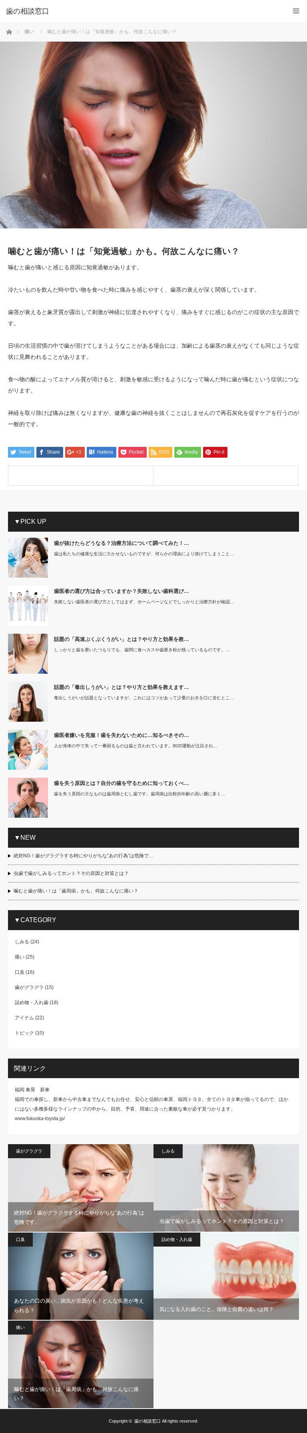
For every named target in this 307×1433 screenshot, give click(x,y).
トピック (24, 1033)
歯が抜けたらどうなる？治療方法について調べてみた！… (121, 543)
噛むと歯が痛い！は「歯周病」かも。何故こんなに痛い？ (76, 891)
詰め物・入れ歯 (31, 1002)
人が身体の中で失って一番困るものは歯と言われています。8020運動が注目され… (135, 745)
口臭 (19, 972)
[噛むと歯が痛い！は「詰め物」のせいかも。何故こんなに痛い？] (81, 476)
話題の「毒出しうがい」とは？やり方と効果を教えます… (121, 687)
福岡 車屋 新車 (32, 1090)
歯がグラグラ (29, 987)
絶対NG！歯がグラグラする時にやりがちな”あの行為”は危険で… (84, 856)
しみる (22, 942)
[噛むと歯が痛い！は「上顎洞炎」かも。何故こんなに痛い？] (226, 476)
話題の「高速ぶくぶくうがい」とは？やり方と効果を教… (121, 639)
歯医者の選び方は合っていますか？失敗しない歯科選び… (121, 591)
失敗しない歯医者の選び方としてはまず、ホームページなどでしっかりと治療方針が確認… (144, 601)
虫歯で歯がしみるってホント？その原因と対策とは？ (71, 873)
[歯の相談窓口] (141, 11)
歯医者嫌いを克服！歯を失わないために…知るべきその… (121, 735)
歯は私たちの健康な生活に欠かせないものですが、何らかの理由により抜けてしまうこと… (144, 553)
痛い (19, 957)
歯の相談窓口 (147, 1421)
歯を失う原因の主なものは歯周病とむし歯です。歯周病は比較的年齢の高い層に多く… (139, 793)
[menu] (296, 11)
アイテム (24, 1018)
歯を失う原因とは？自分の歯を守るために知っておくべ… (121, 783)
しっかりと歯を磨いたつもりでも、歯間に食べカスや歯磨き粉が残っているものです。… (142, 649)
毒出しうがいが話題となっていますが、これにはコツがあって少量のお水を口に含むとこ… (144, 697)
